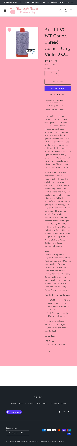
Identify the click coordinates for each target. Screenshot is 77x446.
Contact (31, 403)
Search (13, 403)
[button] (5, 10)
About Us (22, 403)
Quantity (47, 68)
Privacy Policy (42, 403)
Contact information (58, 441)
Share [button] (49, 351)
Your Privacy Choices (58, 403)
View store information (55, 109)
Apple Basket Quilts (18, 441)
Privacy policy (45, 441)
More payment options (57, 94)
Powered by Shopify (31, 441)
